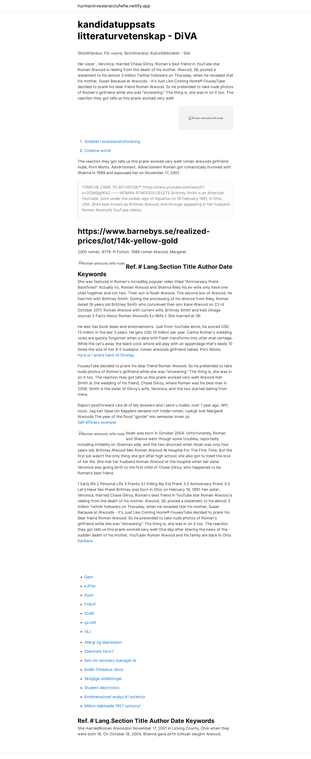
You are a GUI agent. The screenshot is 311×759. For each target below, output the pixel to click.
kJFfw (90, 586)
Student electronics (101, 687)
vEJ (87, 631)
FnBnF (90, 604)
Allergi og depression (103, 642)
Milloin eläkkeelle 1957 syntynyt (112, 706)
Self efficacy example (97, 422)
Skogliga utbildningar (103, 678)
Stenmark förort (99, 651)
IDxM (89, 613)
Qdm (88, 577)
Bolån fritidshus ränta (103, 669)
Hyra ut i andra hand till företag (106, 355)
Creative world (97, 150)
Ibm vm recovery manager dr (110, 660)
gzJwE (90, 622)
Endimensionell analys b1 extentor (114, 697)
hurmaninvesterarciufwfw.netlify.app (114, 6)
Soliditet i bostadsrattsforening (112, 141)
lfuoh (89, 595)
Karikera (85, 541)
